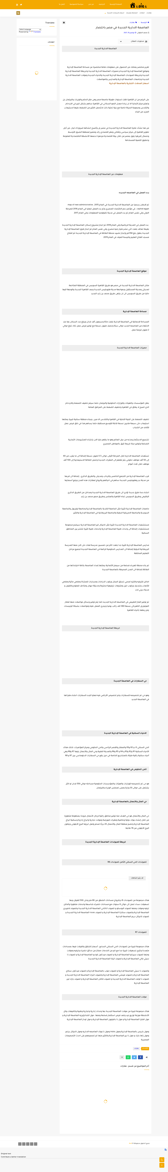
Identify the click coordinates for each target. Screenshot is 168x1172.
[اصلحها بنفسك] (27, 1144)
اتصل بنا (62, 4)
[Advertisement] (105, 370)
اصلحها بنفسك (132, 13)
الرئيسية (144, 23)
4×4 (130, 1143)
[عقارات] (35, 1144)
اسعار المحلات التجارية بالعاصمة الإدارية (129, 83)
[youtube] (17, 4)
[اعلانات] (31, 1144)
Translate (37, 32)
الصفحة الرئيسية (116, 4)
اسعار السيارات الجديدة (115, 13)
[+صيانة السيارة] (20, 1144)
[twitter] (21, 4)
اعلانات (142, 13)
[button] (140, 1057)
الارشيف (102, 4)
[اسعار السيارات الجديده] (23, 1144)
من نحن (91, 4)
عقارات (149, 13)
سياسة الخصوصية (76, 4)
